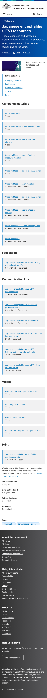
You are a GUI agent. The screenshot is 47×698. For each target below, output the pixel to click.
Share (27, 53)
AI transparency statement (13, 550)
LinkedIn (5, 624)
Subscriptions (8, 595)
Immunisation (8, 524)
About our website (10, 573)
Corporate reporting (11, 547)
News (4, 614)
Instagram (6, 633)
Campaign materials (13, 80)
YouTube (5, 630)
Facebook (6, 621)
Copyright (6, 579)
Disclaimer (6, 582)
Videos (8, 91)
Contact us (7, 557)
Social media (7, 592)
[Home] (23, 6)
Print (18, 53)
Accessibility (7, 576)
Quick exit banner (9, 589)
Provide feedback (12, 658)
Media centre (7, 611)
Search (40, 14)
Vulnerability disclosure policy (15, 598)
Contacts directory (10, 560)
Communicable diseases (28, 524)
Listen (7, 53)
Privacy (5, 586)
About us (6, 541)
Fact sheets (10, 84)
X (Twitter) (6, 627)
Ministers (6, 544)
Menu (9, 14)
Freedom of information (12, 554)
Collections (9, 21)
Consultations (8, 617)
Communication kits (13, 88)
